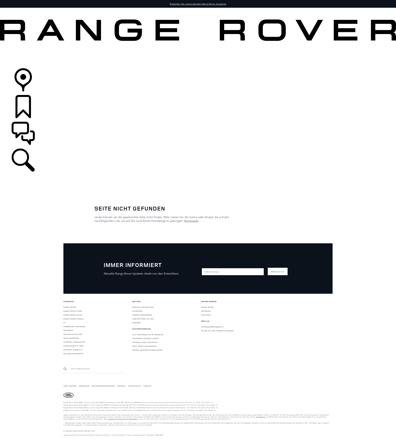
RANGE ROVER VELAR (72, 315)
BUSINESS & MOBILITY (73, 349)
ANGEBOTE (68, 330)
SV (64, 322)
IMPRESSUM (84, 386)
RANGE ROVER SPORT (72, 311)
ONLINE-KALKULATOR (72, 334)
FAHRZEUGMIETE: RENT (73, 345)
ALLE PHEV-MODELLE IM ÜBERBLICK (148, 334)
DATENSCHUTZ (134, 386)
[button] (198, 9)
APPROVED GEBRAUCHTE (74, 342)
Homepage (191, 221)
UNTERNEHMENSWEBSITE (212, 326)
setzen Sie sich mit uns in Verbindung (123, 418)
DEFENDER (206, 311)
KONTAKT (121, 386)
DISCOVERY (206, 315)
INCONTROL (137, 311)
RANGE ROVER (69, 307)
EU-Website (260, 416)
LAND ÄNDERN (70, 386)
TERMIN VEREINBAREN (142, 315)
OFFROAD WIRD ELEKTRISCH (145, 342)
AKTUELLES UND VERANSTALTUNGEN (217, 330)
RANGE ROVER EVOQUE (73, 318)
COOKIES (147, 386)
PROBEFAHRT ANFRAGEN (74, 326)
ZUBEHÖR (136, 322)
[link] (198, 54)
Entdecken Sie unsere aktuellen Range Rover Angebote (198, 3)
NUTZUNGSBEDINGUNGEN (103, 386)
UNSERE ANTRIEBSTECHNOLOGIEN (147, 350)
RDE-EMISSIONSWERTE (73, 353)
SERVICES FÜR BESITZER (142, 307)
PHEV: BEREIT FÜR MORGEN (144, 346)
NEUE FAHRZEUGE (71, 338)
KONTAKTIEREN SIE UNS (143, 318)
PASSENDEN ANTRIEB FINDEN (145, 338)
